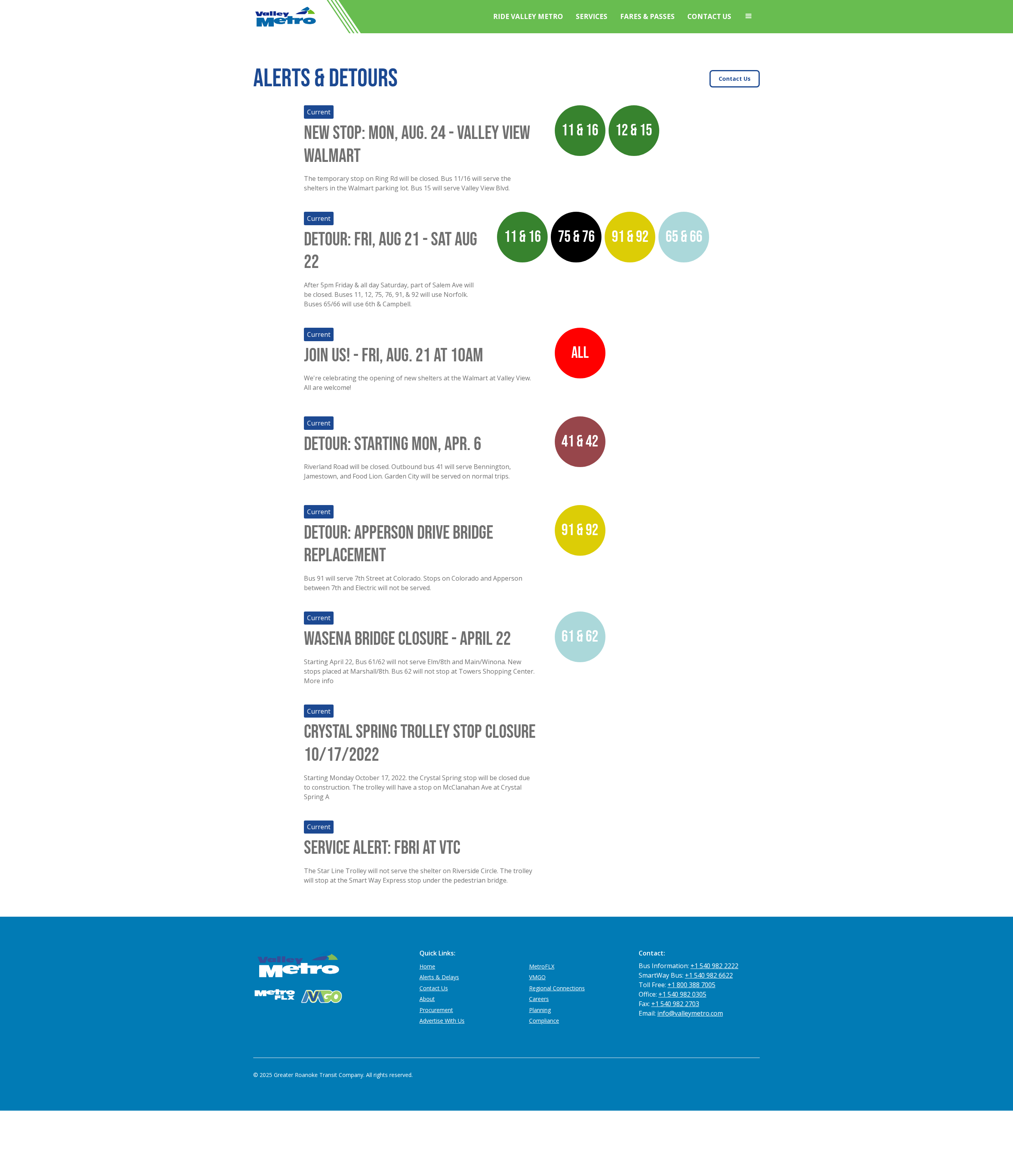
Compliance (544, 1020)
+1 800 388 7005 (691, 984)
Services (591, 16)
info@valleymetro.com (690, 1013)
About (427, 999)
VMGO (537, 977)
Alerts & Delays (439, 977)
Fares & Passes (647, 16)
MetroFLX (541, 966)
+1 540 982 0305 (682, 994)
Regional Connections (557, 988)
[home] (285, 16)
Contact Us (709, 16)
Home (427, 966)
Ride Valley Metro (528, 16)
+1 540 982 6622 (709, 975)
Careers (539, 999)
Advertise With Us (442, 1020)
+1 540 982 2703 (675, 1003)
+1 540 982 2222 (714, 965)
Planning (540, 1010)
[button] (749, 16)
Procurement (436, 1010)
